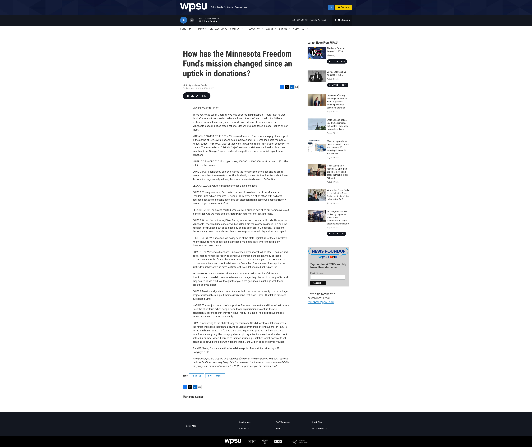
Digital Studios (218, 29)
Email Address (317, 273)
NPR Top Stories (215, 376)
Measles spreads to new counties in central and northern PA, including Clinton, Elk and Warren (338, 147)
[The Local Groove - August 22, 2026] (317, 53)
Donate (345, 7)
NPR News (196, 376)
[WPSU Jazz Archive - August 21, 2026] (317, 76)
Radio (201, 29)
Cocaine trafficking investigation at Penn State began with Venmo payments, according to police (337, 101)
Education (254, 29)
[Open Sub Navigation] (194, 29)
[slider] (196, 20)
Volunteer (299, 29)
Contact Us (244, 429)
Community (236, 29)
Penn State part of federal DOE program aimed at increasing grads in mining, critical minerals (338, 171)
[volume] (192, 20)
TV (190, 29)
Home (183, 29)
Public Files (317, 422)
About (269, 29)
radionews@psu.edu (321, 302)
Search (279, 429)
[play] (183, 20)
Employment (245, 422)
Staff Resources (283, 422)
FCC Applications (319, 429)
